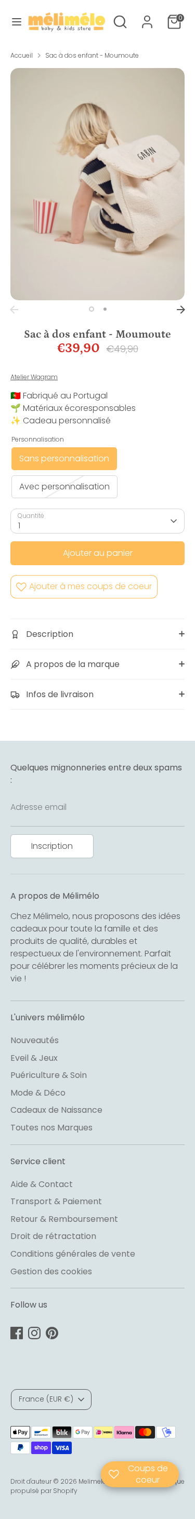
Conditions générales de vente (72, 1254)
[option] (97, 184)
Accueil (21, 55)
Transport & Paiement (56, 1201)
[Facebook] (16, 1333)
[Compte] (147, 17)
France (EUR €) (46, 1399)
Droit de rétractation (53, 1236)
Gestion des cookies (51, 1271)
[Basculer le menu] (12, 21)
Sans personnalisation (64, 458)
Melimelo (93, 1481)
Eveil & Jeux (34, 1058)
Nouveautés (34, 1040)
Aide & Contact (41, 1184)
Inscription (52, 846)
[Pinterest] (52, 1333)
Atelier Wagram (34, 376)
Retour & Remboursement (64, 1219)
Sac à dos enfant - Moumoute (92, 55)
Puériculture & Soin (48, 1075)
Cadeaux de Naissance (56, 1110)
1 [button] (91, 309)
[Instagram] (34, 1333)
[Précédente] (14, 309)
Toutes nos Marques (51, 1128)
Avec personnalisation (64, 486)
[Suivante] (181, 309)
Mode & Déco (38, 1093)
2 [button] (105, 309)
